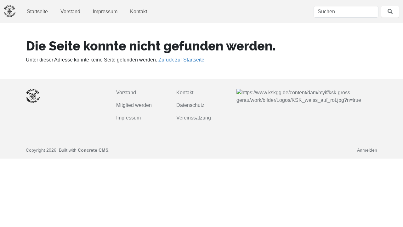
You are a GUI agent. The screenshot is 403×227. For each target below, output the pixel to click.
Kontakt (138, 11)
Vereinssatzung (193, 117)
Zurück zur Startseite (181, 59)
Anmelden (367, 150)
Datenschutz (190, 105)
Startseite (37, 11)
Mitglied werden (134, 105)
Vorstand (70, 11)
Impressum (105, 11)
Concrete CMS (93, 150)
